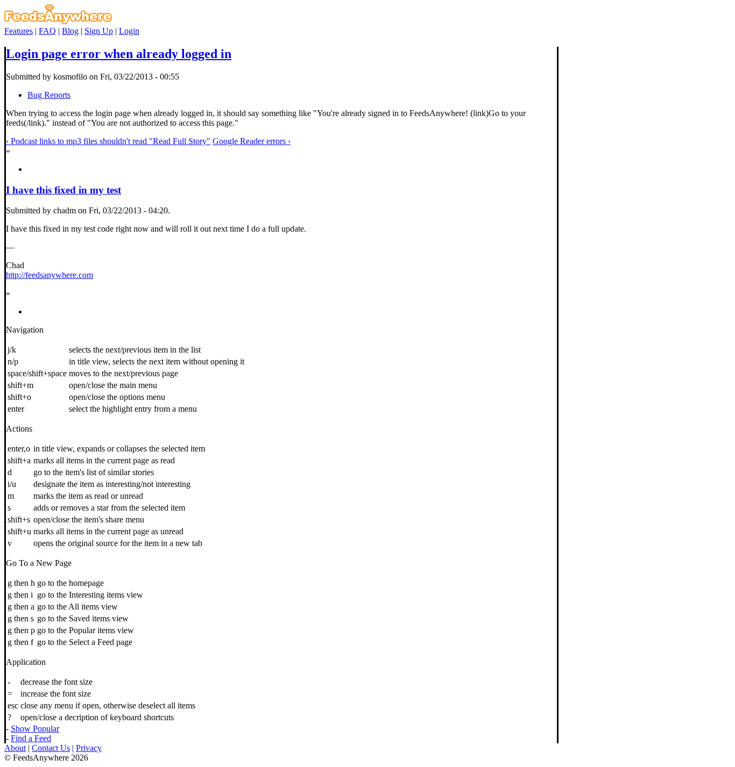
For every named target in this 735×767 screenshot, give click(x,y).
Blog (70, 30)
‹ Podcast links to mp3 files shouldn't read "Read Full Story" (108, 141)
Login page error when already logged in (118, 54)
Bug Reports (48, 94)
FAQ (47, 30)
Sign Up (98, 30)
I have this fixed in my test (63, 190)
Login (129, 30)
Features (18, 30)
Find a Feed (31, 738)
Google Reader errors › (252, 141)
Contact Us (51, 747)
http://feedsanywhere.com (49, 274)
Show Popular (35, 728)
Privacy (89, 747)
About (15, 747)
